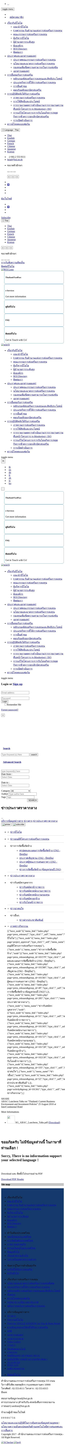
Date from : (6, 774)
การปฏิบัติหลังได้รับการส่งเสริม (23, 94)
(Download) (54, 1122)
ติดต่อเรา (18, 52)
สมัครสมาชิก (17, 17)
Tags (3, 797)
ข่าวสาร (11, 1316)
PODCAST (13, 1365)
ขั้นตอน (11, 1294)
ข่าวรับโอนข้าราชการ (31, 902)
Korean (10, 151)
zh (10, 478)
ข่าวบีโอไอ (16, 832)
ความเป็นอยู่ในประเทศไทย (21, 1248)
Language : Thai (11, 130)
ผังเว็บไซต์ (6, 198)
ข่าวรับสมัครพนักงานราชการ (34, 891)
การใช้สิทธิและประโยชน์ (26, 101)
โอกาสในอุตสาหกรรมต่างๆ (21, 1259)
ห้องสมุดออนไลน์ (16, 1349)
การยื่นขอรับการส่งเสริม (20, 75)
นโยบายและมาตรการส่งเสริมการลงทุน (34, 63)
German (11, 140)
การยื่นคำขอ (20, 86)
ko (10, 483)
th (10, 467)
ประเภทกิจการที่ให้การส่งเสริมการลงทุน (34, 82)
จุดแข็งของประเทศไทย (19, 1236)
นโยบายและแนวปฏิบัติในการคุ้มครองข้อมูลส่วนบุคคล (29, 1423)
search (34, 754)
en (10, 469)
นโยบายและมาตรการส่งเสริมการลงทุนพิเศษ (30, 1283)
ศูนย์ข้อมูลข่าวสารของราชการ (23, 1355)
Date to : (5, 782)
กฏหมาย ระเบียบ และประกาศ (23, 1302)
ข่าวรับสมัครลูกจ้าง (29, 898)
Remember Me (14, 704)
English (11, 138)
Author (4, 794)
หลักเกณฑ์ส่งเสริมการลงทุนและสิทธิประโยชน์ (37, 78)
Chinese (11, 146)
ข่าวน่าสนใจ (16, 908)
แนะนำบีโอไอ (20, 26)
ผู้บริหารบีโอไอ (21, 38)
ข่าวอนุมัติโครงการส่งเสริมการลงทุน (29, 839)
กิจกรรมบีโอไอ (15, 1319)
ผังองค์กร (18, 45)
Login (4, 701)
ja (9, 480)
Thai (9, 135)
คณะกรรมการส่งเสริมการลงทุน (30, 34)
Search (6, 748)
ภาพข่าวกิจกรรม (19, 926)
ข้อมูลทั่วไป (13, 1252)
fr (9, 475)
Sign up (18, 684)
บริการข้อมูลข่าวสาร (12, 821)
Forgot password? (9, 709)
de (10, 472)
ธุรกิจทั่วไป (13, 1273)
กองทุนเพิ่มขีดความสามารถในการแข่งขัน (35, 67)
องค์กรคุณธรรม (15, 1368)
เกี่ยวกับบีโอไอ (14, 23)
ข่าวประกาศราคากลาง (22, 875)
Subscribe (6, 217)
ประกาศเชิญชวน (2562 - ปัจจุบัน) (36, 858)
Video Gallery (14, 1341)
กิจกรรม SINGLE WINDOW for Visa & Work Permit (33, 1323)
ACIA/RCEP (13, 1362)
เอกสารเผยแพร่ (21, 71)
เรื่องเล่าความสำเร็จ (17, 1255)
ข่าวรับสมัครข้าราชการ (31, 887)
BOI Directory (20, 49)
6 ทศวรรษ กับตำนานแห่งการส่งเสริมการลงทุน (37, 30)
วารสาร (11, 1345)
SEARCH (32, 800)
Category (5, 791)
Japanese (11, 149)
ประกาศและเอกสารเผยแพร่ (21, 56)
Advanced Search (12, 762)
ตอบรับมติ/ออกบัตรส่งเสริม (27, 90)
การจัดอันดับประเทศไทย (20, 1240)
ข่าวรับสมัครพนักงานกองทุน (34, 894)
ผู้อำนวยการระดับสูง (24, 42)
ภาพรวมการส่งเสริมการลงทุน (29, 97)
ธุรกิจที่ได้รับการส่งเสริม (19, 1269)
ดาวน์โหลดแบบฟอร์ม (18, 124)
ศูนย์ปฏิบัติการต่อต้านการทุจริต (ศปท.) (27, 1359)
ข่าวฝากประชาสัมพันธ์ (31, 920)
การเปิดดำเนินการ (22, 120)
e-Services (12, 1352)
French (10, 143)
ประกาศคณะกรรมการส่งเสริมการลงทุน (34, 59)
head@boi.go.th (15, 159)
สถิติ (9, 1331)
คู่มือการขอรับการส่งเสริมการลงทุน (26, 1306)
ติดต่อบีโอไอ (13, 1374)
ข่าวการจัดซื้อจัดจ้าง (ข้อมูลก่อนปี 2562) (40, 869)
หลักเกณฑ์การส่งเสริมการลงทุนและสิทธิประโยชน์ (33, 1290)
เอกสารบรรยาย (15, 1338)
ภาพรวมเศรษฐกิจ (16, 1244)
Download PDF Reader (12, 1179)
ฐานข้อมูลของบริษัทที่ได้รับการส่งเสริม (27, 1327)
